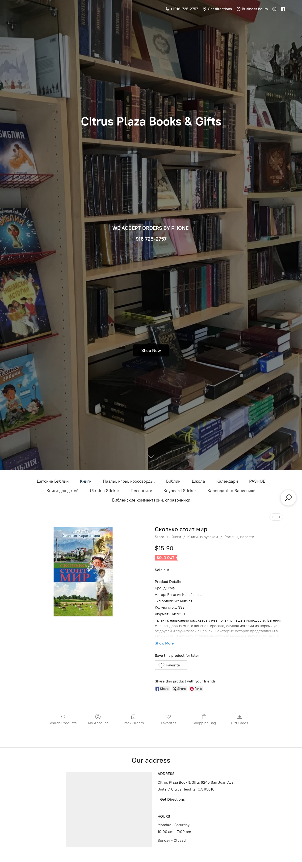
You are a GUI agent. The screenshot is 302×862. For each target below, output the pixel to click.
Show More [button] (164, 643)
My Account (98, 723)
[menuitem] (273, 517)
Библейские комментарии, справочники (151, 500)
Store (159, 537)
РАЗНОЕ (257, 481)
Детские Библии (53, 481)
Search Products (63, 723)
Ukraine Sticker (104, 490)
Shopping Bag (204, 723)
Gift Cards (239, 723)
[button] (171, 665)
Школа (198, 481)
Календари (227, 481)
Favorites (168, 723)
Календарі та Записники (232, 490)
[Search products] (288, 498)
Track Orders (133, 723)
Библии (173, 481)
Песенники (141, 490)
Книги (86, 481)
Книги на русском (202, 537)
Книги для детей (62, 490)
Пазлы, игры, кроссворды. (129, 481)
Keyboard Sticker (180, 490)
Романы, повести (239, 537)
